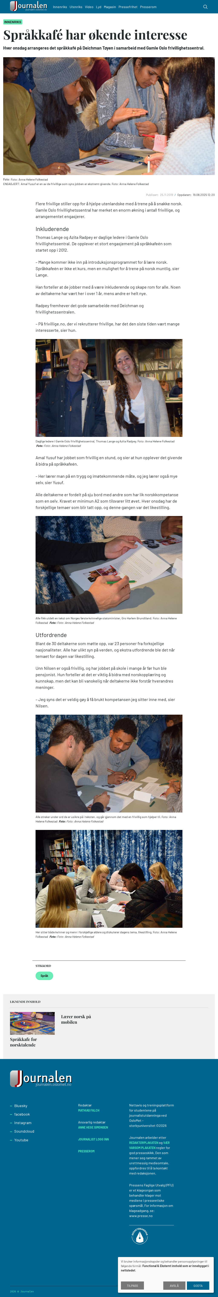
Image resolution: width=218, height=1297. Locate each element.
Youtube (21, 1139)
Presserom (148, 7)
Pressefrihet (128, 7)
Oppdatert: (184, 195)
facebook (22, 1114)
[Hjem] (29, 6)
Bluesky (20, 1105)
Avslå (174, 1285)
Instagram (23, 1122)
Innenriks (60, 7)
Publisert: (152, 195)
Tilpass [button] (132, 1285)
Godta (198, 1285)
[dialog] (166, 1275)
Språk (44, 976)
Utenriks (76, 7)
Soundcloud (24, 1131)
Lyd (98, 7)
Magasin (110, 7)
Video (89, 7)
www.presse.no (141, 1216)
